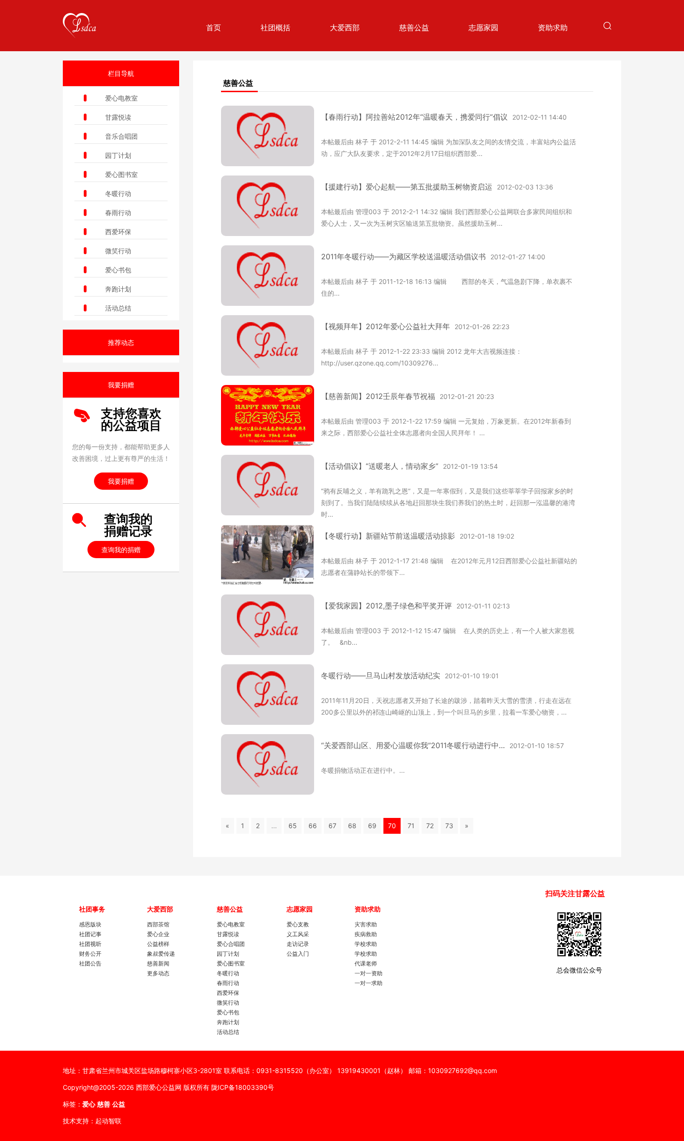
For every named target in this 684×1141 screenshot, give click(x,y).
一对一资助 (368, 973)
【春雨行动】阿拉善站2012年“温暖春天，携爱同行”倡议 (414, 117)
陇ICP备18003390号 (242, 1087)
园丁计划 (118, 155)
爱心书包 (118, 270)
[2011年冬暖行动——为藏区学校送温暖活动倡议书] (267, 275)
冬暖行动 (118, 193)
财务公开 (90, 953)
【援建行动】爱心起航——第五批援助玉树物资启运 (406, 186)
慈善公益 (414, 27)
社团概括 (275, 27)
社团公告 (90, 963)
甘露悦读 (118, 117)
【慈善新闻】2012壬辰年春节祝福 (378, 396)
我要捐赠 (121, 481)
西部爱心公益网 (158, 1087)
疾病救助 (366, 934)
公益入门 (298, 953)
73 (449, 826)
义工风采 (298, 934)
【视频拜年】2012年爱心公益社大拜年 (385, 326)
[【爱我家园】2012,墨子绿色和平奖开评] (267, 624)
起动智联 (108, 1121)
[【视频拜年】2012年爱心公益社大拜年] (267, 345)
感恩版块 (90, 924)
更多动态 (158, 973)
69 (372, 826)
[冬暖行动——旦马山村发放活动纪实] (267, 694)
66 (312, 826)
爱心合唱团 (231, 943)
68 (352, 826)
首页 (213, 27)
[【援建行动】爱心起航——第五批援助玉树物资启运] (267, 206)
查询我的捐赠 (121, 550)
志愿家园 (483, 27)
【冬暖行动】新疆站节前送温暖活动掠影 (388, 535)
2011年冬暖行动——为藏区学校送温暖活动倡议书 (403, 256)
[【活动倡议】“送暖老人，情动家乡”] (267, 485)
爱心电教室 (121, 98)
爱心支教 (298, 924)
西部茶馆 (158, 924)
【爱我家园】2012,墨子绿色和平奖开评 (386, 605)
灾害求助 (366, 924)
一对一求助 (368, 982)
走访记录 (298, 943)
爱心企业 (158, 934)
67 (332, 826)
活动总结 (118, 308)
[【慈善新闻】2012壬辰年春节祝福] (267, 415)
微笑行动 (118, 251)
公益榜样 (158, 943)
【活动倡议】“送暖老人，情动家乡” (379, 466)
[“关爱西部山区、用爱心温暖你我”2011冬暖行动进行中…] (267, 764)
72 (430, 826)
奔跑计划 (118, 289)
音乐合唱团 (121, 136)
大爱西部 (345, 27)
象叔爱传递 (161, 953)
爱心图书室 (121, 174)
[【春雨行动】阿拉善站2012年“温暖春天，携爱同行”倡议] (267, 136)
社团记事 (90, 934)
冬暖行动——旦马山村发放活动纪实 (380, 675)
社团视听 (90, 943)
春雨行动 (118, 212)
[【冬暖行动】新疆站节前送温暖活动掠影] (267, 555)
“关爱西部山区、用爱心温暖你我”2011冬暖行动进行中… (413, 745)
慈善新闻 (158, 963)
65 (292, 826)
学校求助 (366, 943)
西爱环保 (118, 232)
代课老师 (366, 963)
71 (411, 826)
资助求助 (553, 27)
